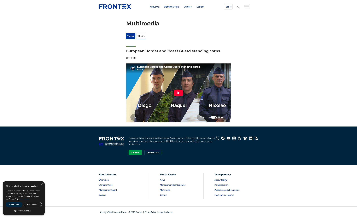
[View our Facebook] (223, 138)
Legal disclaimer (166, 212)
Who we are (104, 180)
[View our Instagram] (234, 138)
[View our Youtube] (228, 138)
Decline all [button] (32, 204)
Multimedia (165, 190)
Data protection (221, 185)
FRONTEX (115, 6)
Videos (130, 36)
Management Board (108, 190)
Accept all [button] (14, 204)
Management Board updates (172, 185)
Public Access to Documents (226, 190)
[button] (24, 210)
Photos (141, 36)
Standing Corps (106, 185)
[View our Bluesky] (245, 138)
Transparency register (224, 195)
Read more (24, 199)
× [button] (41, 184)
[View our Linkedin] (250, 138)
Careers (102, 195)
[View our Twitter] (217, 138)
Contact (163, 195)
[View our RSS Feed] (256, 138)
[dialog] (24, 198)
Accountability (220, 180)
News (162, 180)
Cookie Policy (150, 212)
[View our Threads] (239, 138)
